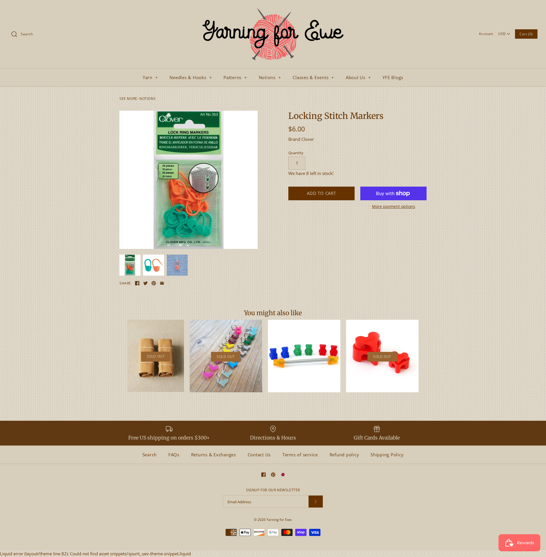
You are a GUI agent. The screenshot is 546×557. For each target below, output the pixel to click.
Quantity (295, 152)
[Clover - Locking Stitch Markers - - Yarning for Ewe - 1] (153, 265)
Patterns (235, 77)
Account (486, 33)
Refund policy (344, 454)
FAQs (173, 454)
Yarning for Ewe (278, 519)
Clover (307, 139)
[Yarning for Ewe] (273, 9)
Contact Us (259, 454)
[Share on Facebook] (137, 283)
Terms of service (300, 454)
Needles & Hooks (190, 77)
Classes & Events (313, 77)
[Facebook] (263, 475)
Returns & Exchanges (213, 454)
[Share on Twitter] (145, 283)
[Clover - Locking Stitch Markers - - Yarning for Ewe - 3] (177, 265)
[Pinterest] (273, 475)
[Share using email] (162, 283)
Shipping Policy (387, 454)
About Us (358, 77)
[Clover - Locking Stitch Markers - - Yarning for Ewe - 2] (188, 180)
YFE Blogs (392, 77)
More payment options (393, 206)
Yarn (150, 77)
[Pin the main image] (154, 283)
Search (149, 454)
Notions (270, 77)
